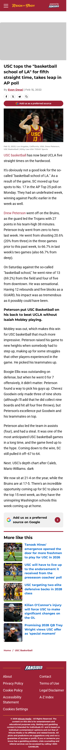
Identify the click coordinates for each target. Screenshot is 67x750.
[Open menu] (6, 5)
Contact (45, 676)
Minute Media (24, 719)
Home (7, 650)
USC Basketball (24, 650)
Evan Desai (15, 89)
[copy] (26, 96)
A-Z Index (46, 697)
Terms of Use (49, 683)
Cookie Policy (13, 690)
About (7, 676)
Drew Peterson (15, 213)
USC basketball (15, 155)
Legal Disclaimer (51, 690)
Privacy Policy (13, 683)
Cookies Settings (15, 709)
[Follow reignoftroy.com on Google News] (57, 520)
